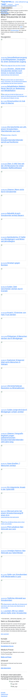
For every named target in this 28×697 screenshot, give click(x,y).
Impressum (4, 696)
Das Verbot (4, 11)
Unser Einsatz (5, 13)
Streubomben (15, 30)
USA (21, 27)
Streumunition (5, 9)
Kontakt (3, 692)
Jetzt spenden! (5, 634)
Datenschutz (4, 694)
